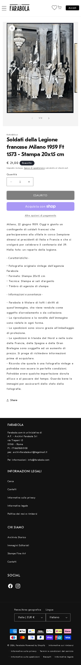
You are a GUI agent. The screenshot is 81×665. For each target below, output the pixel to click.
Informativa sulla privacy (21, 497)
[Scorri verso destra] (49, 118)
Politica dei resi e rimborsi (22, 513)
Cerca (11, 481)
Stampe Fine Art (17, 553)
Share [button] (14, 400)
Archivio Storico (17, 537)
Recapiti (47, 657)
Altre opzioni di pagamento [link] (40, 215)
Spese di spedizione (34, 168)
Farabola (20, 645)
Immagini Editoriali (18, 545)
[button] (4, 8)
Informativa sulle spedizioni (25, 657)
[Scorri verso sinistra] (32, 118)
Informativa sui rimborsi (61, 645)
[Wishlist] (54, 7)
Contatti (12, 489)
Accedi (72, 8)
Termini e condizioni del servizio (56, 651)
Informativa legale (18, 505)
